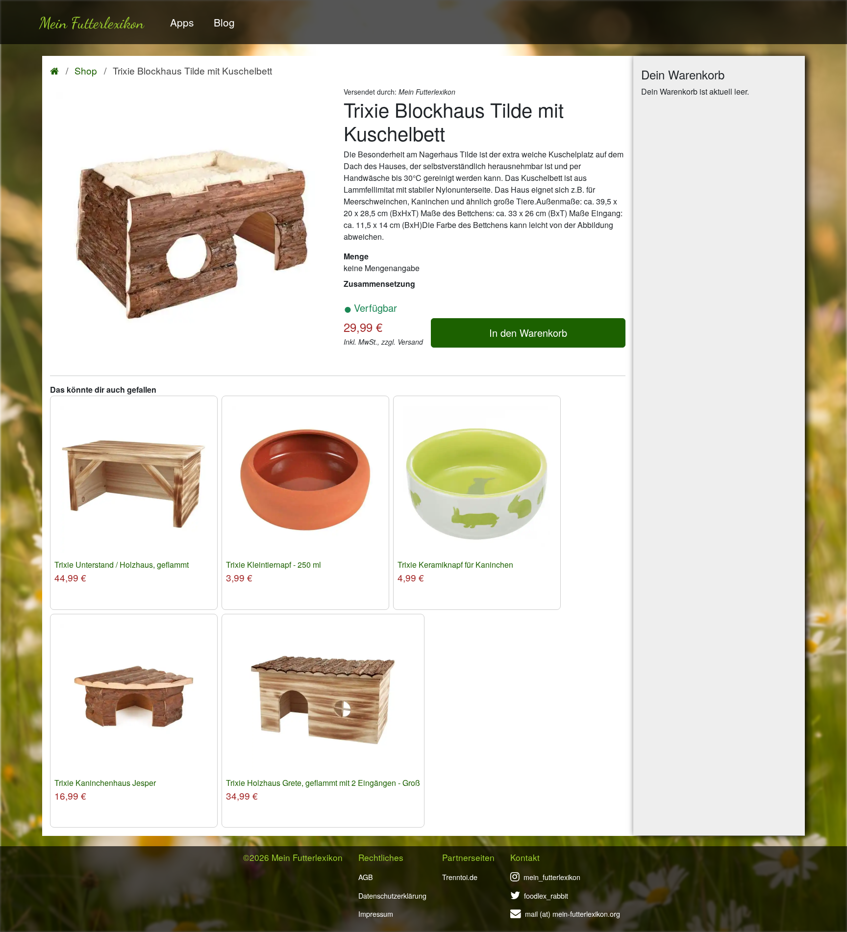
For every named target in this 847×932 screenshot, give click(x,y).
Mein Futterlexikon (91, 23)
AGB (365, 877)
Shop (86, 70)
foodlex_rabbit (546, 895)
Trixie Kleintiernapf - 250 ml (273, 564)
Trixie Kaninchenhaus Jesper (105, 782)
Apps (182, 22)
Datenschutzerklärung (392, 895)
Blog (224, 22)
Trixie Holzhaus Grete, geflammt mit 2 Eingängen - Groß (323, 782)
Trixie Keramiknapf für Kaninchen (455, 564)
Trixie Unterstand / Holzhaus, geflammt (121, 564)
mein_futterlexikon (551, 877)
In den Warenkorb (528, 333)
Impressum (375, 913)
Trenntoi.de (459, 877)
